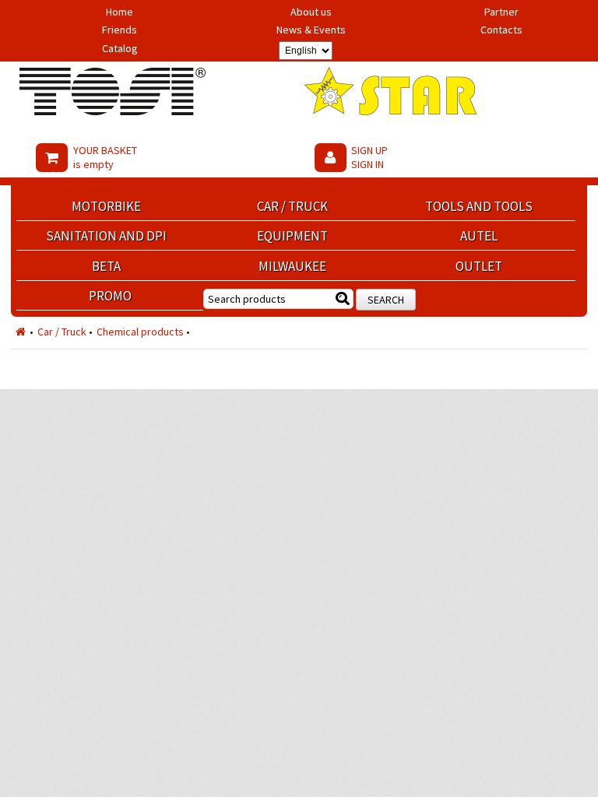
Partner (501, 12)
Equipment (292, 235)
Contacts (501, 30)
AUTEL (479, 235)
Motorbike (106, 206)
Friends (119, 30)
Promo (110, 295)
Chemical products (140, 332)
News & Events (311, 30)
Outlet (479, 266)
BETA (106, 266)
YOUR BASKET (105, 157)
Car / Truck (292, 206)
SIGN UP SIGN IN (369, 157)
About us (311, 12)
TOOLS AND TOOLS (479, 206)
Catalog (120, 48)
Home (119, 12)
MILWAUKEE (292, 266)
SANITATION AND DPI (106, 235)
